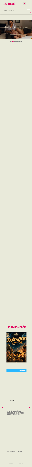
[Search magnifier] (28, 10)
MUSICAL (22, 370)
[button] (24, 3)
